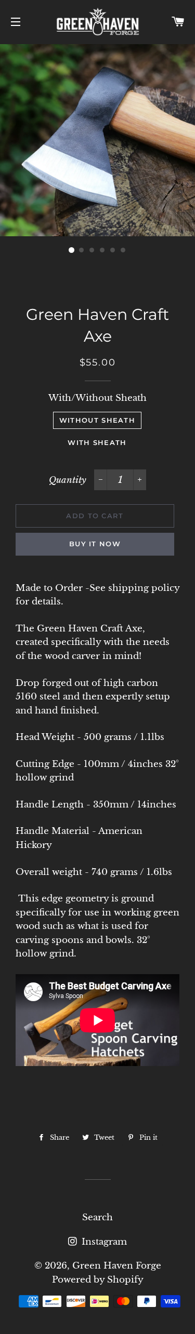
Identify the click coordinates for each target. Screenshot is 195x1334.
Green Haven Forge (116, 1265)
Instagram (103, 1241)
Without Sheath (97, 420)
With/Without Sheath (97, 398)
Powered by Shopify (98, 1279)
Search (97, 1217)
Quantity (67, 480)
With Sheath (97, 442)
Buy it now (95, 544)
